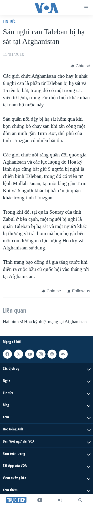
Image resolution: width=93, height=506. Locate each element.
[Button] (80, 66)
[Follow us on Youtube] (29, 354)
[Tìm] (80, 500)
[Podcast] (52, 354)
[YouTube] (39, 500)
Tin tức (9, 21)
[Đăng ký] (63, 354)
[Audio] (60, 500)
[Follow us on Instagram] (40, 354)
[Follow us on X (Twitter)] (18, 354)
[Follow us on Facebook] (7, 354)
